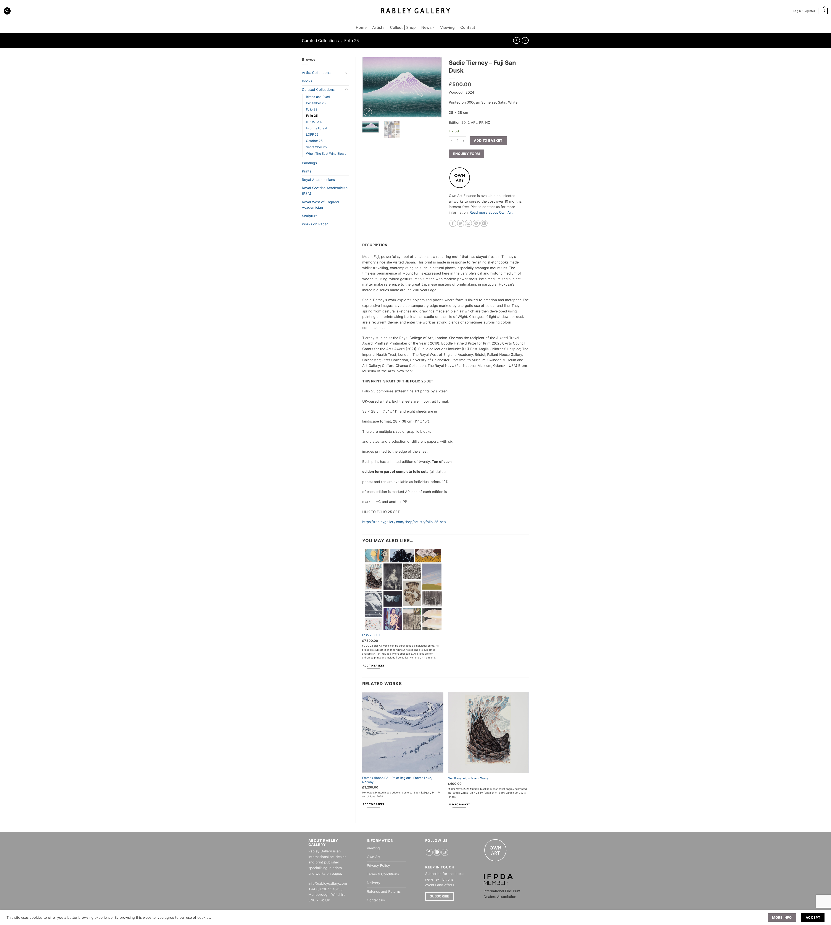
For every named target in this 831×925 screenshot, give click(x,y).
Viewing (447, 27)
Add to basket (488, 140)
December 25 (316, 103)
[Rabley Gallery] (416, 11)
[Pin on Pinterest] (476, 223)
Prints (306, 171)
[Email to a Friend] (468, 223)
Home (361, 27)
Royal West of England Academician (320, 205)
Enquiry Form (466, 154)
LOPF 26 (312, 134)
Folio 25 (351, 40)
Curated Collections (320, 40)
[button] (825, 11)
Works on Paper (315, 224)
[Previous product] (525, 40)
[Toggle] (346, 72)
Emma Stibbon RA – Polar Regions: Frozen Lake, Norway (397, 780)
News (426, 27)
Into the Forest (316, 128)
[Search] (7, 11)
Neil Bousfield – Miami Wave (468, 778)
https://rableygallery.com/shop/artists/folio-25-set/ (404, 522)
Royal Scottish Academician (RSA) (325, 191)
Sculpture (309, 216)
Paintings (309, 163)
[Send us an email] (444, 852)
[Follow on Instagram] (437, 852)
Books (307, 81)
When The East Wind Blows (326, 153)
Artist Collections (316, 72)
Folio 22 (311, 109)
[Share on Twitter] (460, 223)
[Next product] (516, 40)
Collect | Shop (403, 27)
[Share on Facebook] (452, 223)
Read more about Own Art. (492, 212)
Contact (467, 27)
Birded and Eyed (318, 97)
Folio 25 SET (371, 635)
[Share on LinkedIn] (484, 223)
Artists (378, 27)
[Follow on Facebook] (429, 852)
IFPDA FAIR (314, 122)
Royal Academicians (318, 179)
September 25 (316, 147)
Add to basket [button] (374, 665)
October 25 (314, 141)
